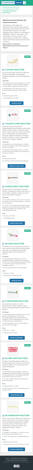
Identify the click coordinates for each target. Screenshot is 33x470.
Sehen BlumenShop (16, 449)
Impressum (6, 462)
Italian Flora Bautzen (17, 123)
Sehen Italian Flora (16, 166)
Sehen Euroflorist (16, 223)
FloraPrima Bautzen (16, 301)
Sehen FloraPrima (16, 338)
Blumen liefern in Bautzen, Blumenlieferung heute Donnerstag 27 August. (15, 45)
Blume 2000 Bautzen (16, 358)
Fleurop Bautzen (14, 69)
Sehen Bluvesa (16, 280)
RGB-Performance (25, 462)
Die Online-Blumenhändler (11, 9)
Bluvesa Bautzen (14, 243)
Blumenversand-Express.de (11, 7)
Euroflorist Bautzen (17, 186)
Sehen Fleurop (16, 103)
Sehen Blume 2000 (16, 395)
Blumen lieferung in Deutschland (9, 12)
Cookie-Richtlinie (14, 462)
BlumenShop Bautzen (17, 415)
